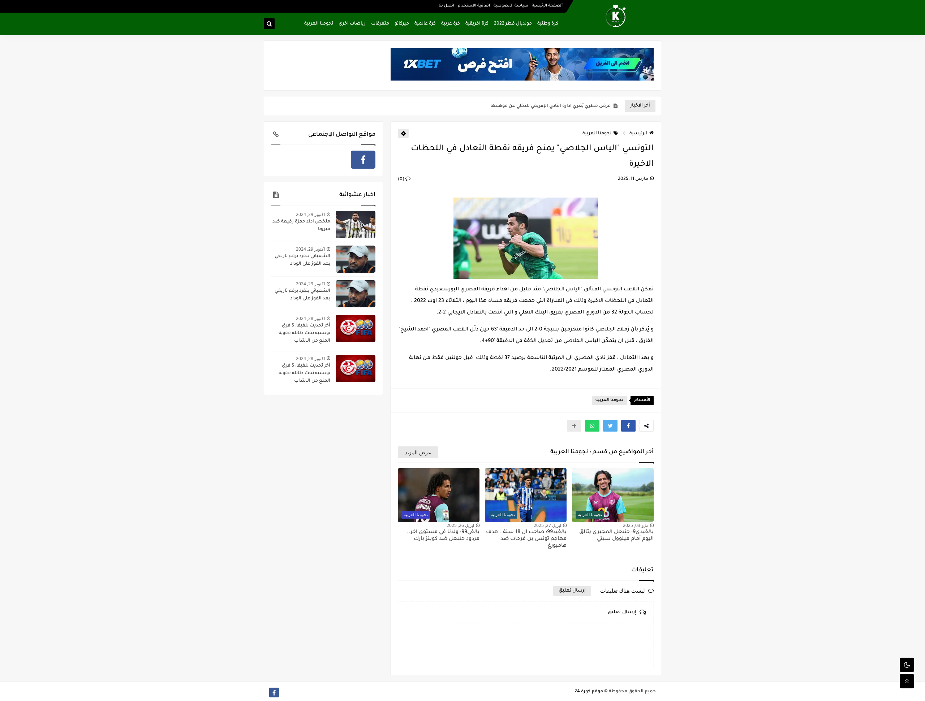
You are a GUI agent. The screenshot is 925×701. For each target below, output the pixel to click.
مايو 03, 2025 (635, 525)
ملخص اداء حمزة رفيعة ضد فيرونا (301, 225)
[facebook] (363, 160)
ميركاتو (402, 23)
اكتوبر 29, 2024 (310, 214)
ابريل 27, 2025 (547, 525)
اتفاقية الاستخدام (474, 6)
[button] (628, 426)
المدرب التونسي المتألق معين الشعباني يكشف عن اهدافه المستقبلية (537, 106)
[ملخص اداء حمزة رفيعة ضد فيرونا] (355, 224)
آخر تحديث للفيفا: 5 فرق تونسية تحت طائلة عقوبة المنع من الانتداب (304, 333)
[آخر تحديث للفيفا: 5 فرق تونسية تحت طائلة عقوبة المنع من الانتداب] (355, 328)
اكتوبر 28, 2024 (310, 318)
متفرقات (380, 23)
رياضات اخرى (352, 23)
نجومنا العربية (318, 23)
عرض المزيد (418, 452)
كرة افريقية (477, 23)
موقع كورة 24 (589, 691)
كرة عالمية (425, 23)
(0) (401, 179)
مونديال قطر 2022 (513, 23)
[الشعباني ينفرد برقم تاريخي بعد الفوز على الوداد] (355, 259)
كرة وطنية (547, 23)
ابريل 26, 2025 (460, 525)
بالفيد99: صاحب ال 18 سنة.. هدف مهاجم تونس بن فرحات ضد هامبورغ (526, 539)
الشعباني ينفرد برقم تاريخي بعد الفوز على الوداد (302, 260)
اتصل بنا (446, 6)
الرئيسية (638, 133)
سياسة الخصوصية (511, 6)
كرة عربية (450, 23)
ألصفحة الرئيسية (547, 6)
